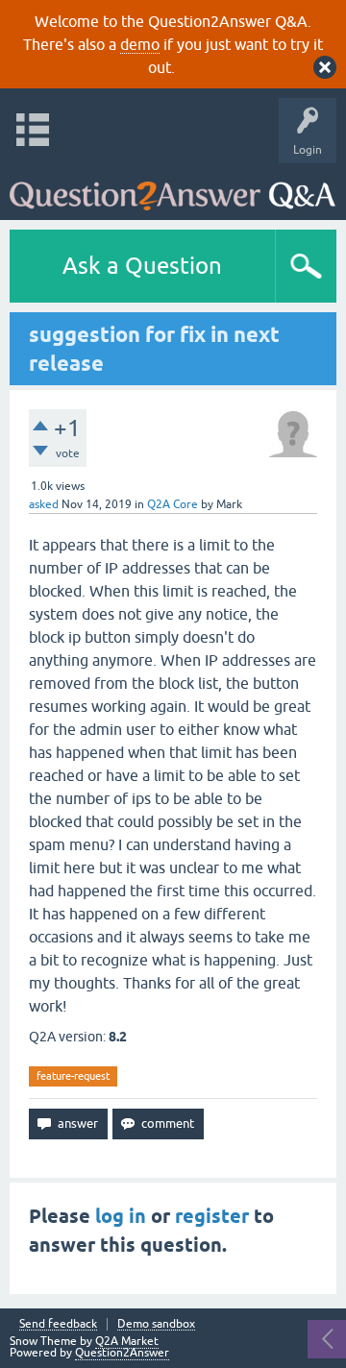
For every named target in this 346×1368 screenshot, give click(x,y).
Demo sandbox (156, 1324)
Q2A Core (172, 504)
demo (140, 44)
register (212, 1216)
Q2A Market (127, 1341)
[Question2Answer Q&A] (172, 186)
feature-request (73, 1076)
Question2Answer (122, 1352)
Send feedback (58, 1324)
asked (44, 504)
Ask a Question (142, 266)
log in (120, 1216)
